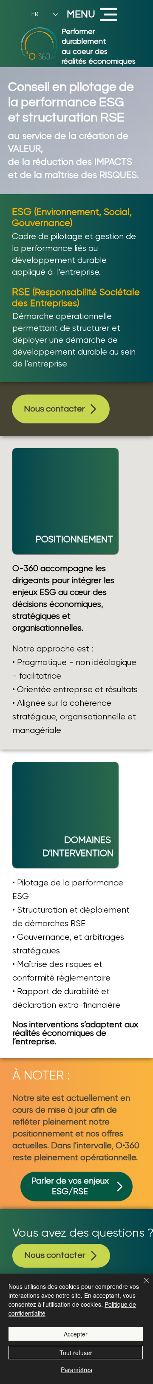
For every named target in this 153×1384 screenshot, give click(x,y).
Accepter (76, 1334)
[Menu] (108, 14)
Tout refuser (76, 1352)
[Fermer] (141, 1285)
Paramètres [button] (76, 1369)
